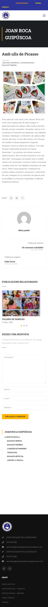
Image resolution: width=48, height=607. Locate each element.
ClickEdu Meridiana (22, 3)
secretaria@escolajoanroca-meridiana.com (24, 547)
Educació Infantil (14, 441)
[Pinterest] (22, 198)
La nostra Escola (27, 63)
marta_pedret (24, 230)
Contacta (5, 602)
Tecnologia (12, 452)
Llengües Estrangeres (16, 449)
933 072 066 (11, 556)
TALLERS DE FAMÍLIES (13, 319)
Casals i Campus (8, 598)
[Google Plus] (11, 198)
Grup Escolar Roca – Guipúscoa (13, 589)
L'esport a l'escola (15, 460)
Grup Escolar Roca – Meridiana (13, 593)
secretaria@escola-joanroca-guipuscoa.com (24, 561)
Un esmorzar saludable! (32, 247)
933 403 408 (11, 542)
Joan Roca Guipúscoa (10, 63)
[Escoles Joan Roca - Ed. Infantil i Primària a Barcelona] (6, 16)
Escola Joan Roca (8, 584)
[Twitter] (17, 198)
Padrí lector (10, 261)
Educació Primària (9, 65)
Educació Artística (15, 456)
